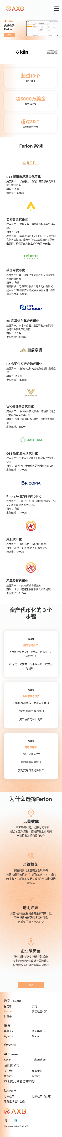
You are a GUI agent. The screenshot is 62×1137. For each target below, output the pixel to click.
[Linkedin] (15, 1120)
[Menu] (56, 8)
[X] (6, 1120)
